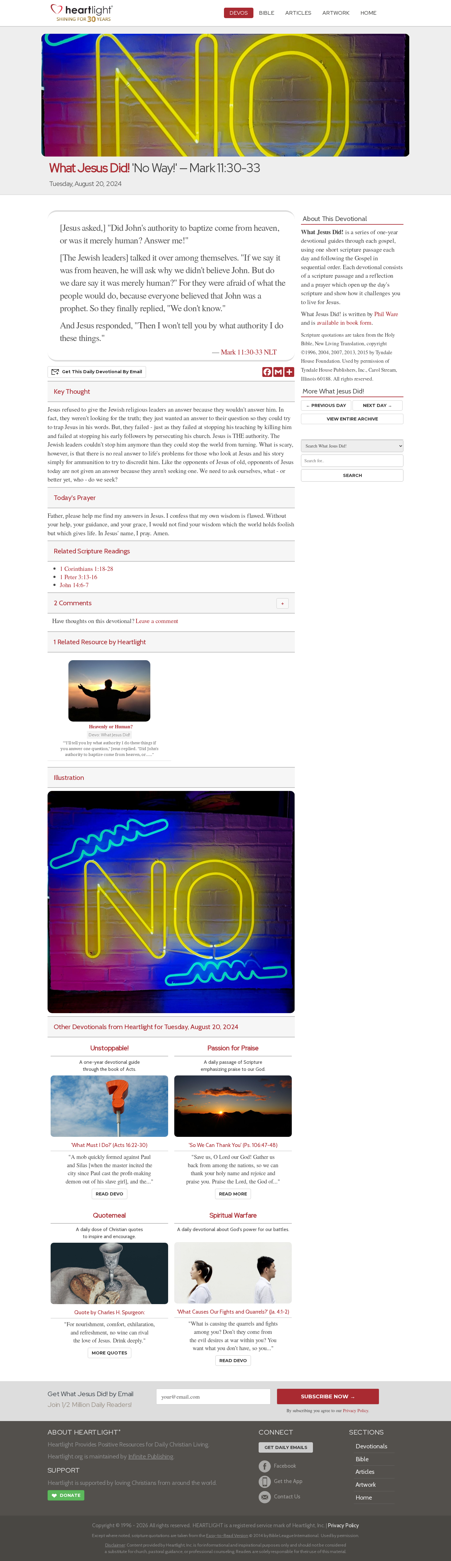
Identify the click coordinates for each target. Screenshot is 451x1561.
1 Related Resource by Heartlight (100, 641)
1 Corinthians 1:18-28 (86, 568)
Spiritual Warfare (233, 1215)
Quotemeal (109, 1215)
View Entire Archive (352, 419)
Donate (66, 1496)
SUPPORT (64, 1470)
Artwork (335, 12)
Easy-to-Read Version (227, 1535)
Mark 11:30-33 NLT (248, 352)
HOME (368, 12)
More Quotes (109, 1353)
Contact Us (287, 1496)
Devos (238, 12)
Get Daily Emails (285, 1447)
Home (364, 1497)
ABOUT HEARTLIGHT (84, 1432)
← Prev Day (326, 405)
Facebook (285, 1466)
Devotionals (371, 1446)
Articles (298, 12)
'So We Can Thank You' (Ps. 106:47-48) (233, 1145)
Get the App (288, 1481)
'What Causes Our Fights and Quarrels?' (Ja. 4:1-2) (233, 1311)
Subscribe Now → (328, 1396)
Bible (266, 12)
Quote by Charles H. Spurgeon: (109, 1312)
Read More (233, 1194)
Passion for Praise (233, 1048)
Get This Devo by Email (102, 371)
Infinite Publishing (150, 1456)
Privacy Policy (355, 1410)
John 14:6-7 (74, 585)
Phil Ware (386, 314)
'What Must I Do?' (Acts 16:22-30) (109, 1145)
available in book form (344, 322)
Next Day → (377, 405)
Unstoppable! (110, 1048)
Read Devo (109, 1194)
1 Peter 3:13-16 (78, 577)
